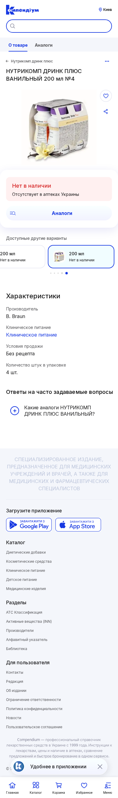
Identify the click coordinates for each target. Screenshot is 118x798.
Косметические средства (29, 561)
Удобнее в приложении (58, 766)
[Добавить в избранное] (106, 96)
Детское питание (21, 579)
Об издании (16, 690)
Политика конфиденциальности (34, 708)
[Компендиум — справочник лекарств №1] (22, 10)
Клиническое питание (31, 335)
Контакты (14, 672)
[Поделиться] (106, 112)
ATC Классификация (24, 612)
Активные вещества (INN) (29, 621)
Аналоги (62, 213)
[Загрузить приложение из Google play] (29, 524)
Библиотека (16, 648)
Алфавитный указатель (27, 639)
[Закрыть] (100, 766)
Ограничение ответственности (33, 699)
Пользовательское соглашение (34, 727)
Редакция (14, 681)
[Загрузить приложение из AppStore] (78, 524)
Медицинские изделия (26, 588)
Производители (20, 630)
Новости (13, 718)
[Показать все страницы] (107, 61)
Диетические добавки (26, 552)
